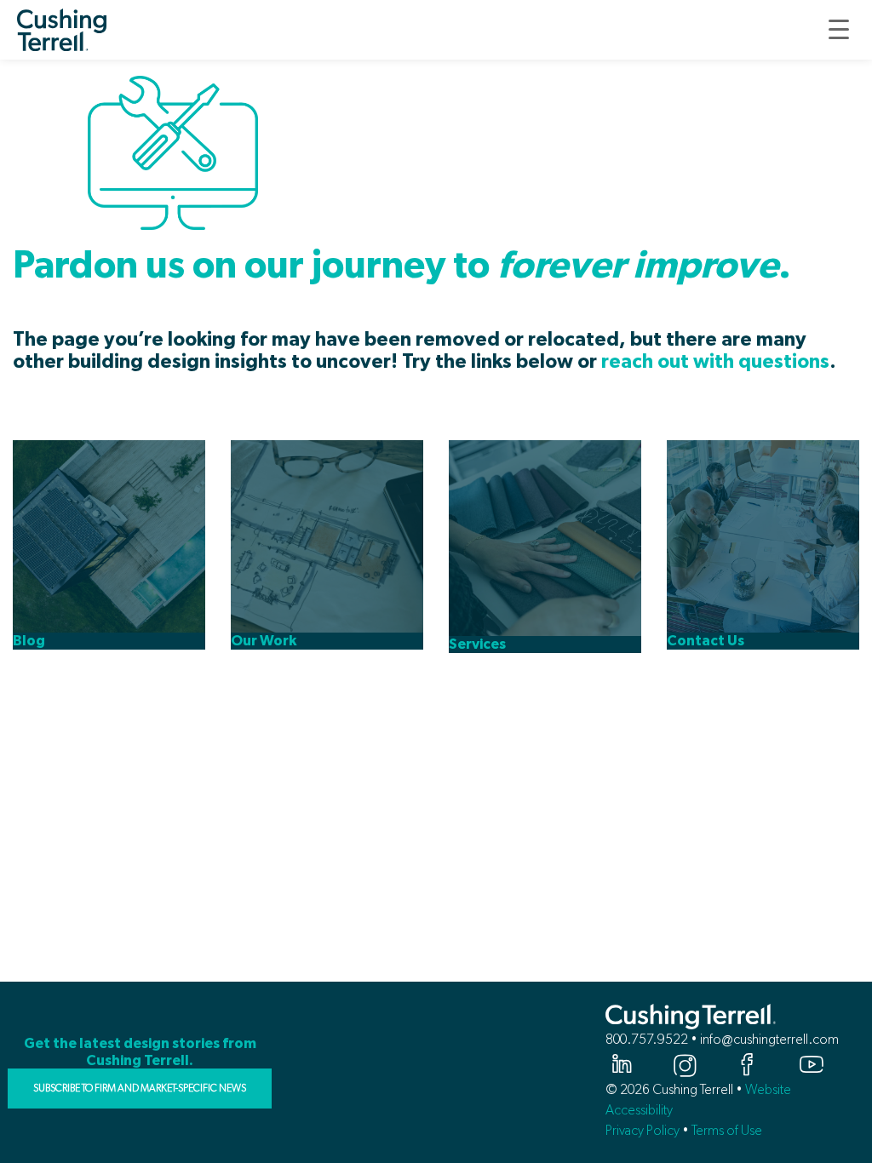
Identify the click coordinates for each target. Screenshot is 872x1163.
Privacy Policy (642, 1130)
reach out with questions (715, 362)
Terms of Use (726, 1130)
